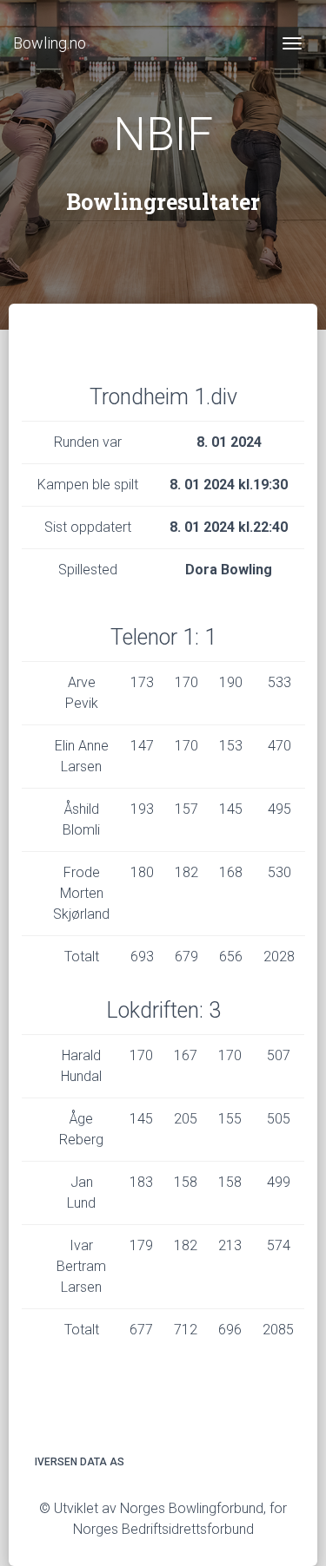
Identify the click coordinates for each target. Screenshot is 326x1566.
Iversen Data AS (79, 1462)
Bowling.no (49, 43)
